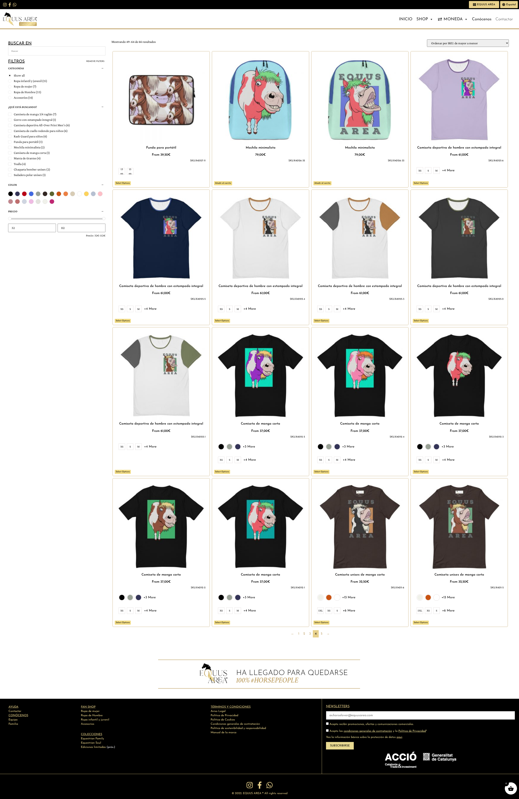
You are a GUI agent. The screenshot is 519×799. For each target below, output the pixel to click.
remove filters (95, 61)
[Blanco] (79, 193)
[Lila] (31, 201)
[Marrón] (45, 193)
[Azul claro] (24, 201)
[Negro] (10, 193)
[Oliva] (51, 193)
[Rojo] (24, 193)
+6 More (349, 610)
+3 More (249, 446)
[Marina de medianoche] (17, 193)
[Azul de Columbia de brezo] (93, 193)
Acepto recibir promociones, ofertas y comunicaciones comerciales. (371, 724)
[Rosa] (100, 193)
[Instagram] (4, 4)
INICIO (405, 19)
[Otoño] (58, 193)
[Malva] (17, 201)
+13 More (348, 597)
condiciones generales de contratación (368, 731)
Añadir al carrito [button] (223, 183)
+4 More (448, 170)
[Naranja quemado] (65, 193)
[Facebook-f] (9, 4)
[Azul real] (31, 193)
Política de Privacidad (412, 731)
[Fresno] (45, 201)
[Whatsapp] (14, 4)
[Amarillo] (86, 193)
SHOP (422, 19)
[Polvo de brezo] (72, 193)
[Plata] (38, 201)
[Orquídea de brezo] (10, 201)
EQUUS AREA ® (253, 793)
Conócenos (481, 19)
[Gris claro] (38, 193)
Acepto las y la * (378, 731)
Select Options (123, 183)
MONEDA (453, 19)
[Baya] (51, 201)
